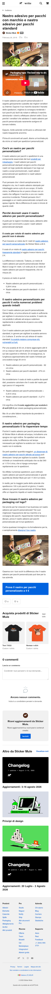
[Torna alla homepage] (21, 3)
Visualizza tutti (42, 751)
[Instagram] (28, 958)
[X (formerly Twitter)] (23, 958)
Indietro (8, 10)
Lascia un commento (11, 665)
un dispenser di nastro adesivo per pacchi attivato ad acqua (25, 453)
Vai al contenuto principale (1, 1)
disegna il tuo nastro (27, 530)
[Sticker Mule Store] (19, 958)
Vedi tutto (44, 615)
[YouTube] (32, 958)
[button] (25, 589)
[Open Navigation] (3, 3)
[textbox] (25, 332)
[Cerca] (40, 3)
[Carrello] (47, 3)
